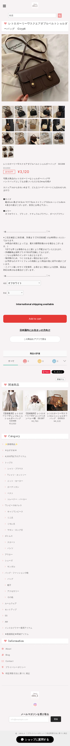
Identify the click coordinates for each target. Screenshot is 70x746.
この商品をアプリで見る (35, 339)
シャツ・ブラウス (15, 468)
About (8, 649)
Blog (8, 655)
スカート (11, 542)
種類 (5, 283)
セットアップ (11, 609)
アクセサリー (13, 591)
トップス (9, 462)
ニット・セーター (15, 481)
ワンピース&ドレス (13, 505)
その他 (10, 597)
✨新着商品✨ (11, 444)
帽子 (9, 585)
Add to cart (35, 318)
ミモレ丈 (11, 524)
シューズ (9, 560)
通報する (60, 379)
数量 (5, 293)
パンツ (10, 548)
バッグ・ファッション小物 (16, 573)
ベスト (10, 493)
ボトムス (9, 536)
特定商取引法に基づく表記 (18, 673)
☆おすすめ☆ (11, 450)
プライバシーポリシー (16, 667)
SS (6, 615)
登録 (56, 719)
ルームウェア (11, 603)
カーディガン (13, 487)
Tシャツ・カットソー (16, 475)
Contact (9, 661)
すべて (11, 361)
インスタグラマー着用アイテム (18, 628)
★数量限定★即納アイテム (17, 634)
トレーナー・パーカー (17, 499)
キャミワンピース (15, 511)
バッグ (10, 579)
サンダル (11, 566)
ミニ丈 (10, 517)
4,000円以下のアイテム (15, 456)
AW (6, 622)
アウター (9, 554)
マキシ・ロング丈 (15, 530)
